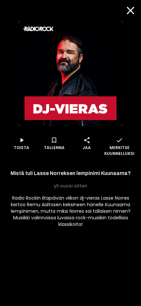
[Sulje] (130, 10)
